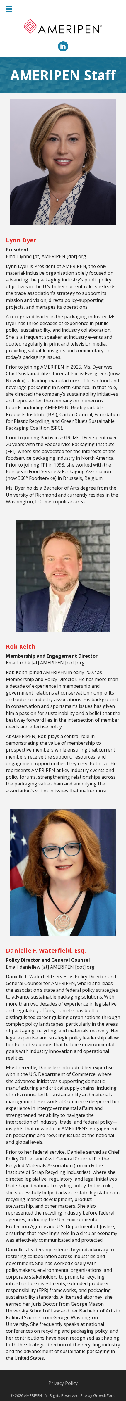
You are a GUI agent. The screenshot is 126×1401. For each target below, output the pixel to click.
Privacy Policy (63, 1383)
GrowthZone (104, 1395)
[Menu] (9, 9)
